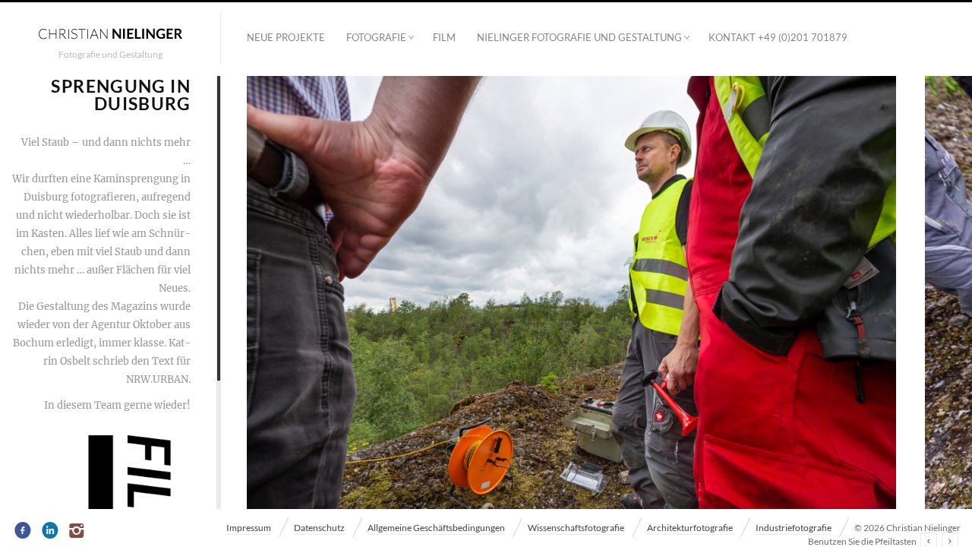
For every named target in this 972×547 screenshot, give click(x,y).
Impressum (248, 527)
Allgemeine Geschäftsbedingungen (436, 527)
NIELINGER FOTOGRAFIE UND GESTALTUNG (579, 37)
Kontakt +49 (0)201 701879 (777, 37)
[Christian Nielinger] (110, 33)
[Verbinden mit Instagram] (78, 531)
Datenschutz (319, 527)
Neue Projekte (286, 37)
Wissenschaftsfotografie (576, 527)
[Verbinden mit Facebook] (23, 531)
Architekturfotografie (690, 527)
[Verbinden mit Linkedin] (50, 531)
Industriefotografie (794, 527)
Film (444, 37)
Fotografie (376, 37)
